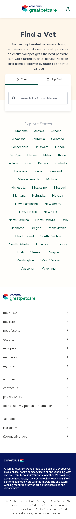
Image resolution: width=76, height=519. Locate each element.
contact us (10, 388)
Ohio (64, 220)
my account (11, 366)
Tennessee (43, 244)
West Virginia (50, 260)
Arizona (55, 131)
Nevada (57, 195)
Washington (25, 260)
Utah (20, 252)
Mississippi (39, 187)
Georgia (15, 155)
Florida (60, 147)
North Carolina (18, 220)
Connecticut (19, 147)
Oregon (36, 228)
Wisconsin (28, 268)
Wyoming (49, 268)
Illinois (61, 155)
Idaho (47, 155)
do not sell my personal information (28, 406)
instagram (10, 428)
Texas (62, 244)
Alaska (39, 131)
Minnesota (18, 187)
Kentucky (61, 163)
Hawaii (32, 155)
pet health (10, 313)
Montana (19, 195)
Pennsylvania (57, 228)
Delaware (41, 147)
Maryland (55, 171)
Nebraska (39, 195)
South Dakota (19, 244)
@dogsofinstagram (16, 436)
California (38, 139)
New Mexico (28, 212)
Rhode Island (24, 236)
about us (9, 379)
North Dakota (45, 220)
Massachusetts (29, 179)
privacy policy (12, 397)
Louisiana (20, 171)
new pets (10, 348)
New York (50, 212)
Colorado (57, 139)
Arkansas (18, 139)
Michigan (52, 179)
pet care (9, 321)
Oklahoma (17, 228)
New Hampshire (26, 204)
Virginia (54, 252)
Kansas (43, 163)
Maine (38, 171)
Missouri (60, 187)
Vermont (36, 252)
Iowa (28, 163)
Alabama (21, 131)
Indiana (13, 163)
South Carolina (50, 236)
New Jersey (52, 204)
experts (8, 339)
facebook (9, 419)
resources (10, 357)
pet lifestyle (11, 330)
